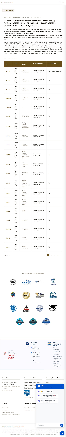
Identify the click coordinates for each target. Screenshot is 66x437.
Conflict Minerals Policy (8, 412)
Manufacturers (16, 17)
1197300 (8, 136)
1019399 (8, 154)
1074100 (8, 116)
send (62, 425)
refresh (62, 386)
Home (5, 17)
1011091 (8, 247)
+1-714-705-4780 (8, 390)
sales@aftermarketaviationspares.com (12, 387)
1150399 (8, 220)
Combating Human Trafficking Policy (11, 414)
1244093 (8, 107)
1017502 (8, 145)
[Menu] (63, 2)
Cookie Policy (5, 410)
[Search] (59, 2)
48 (57, 255)
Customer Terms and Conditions (32, 410)
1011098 (8, 183)
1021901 (8, 173)
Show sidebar (9, 10)
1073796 (8, 126)
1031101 (8, 202)
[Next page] (61, 255)
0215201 (8, 71)
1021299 (8, 164)
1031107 (8, 193)
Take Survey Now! (28, 397)
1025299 (8, 229)
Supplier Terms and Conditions (31, 407)
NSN (10, 17)
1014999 (8, 211)
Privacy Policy (5, 407)
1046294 (8, 98)
